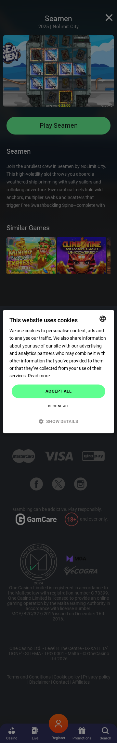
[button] (58, 421)
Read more (39, 375)
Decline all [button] (58, 406)
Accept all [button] (59, 391)
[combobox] (102, 318)
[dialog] (58, 371)
